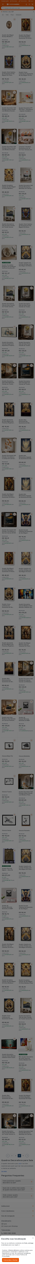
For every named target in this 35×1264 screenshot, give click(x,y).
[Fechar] (33, 1238)
